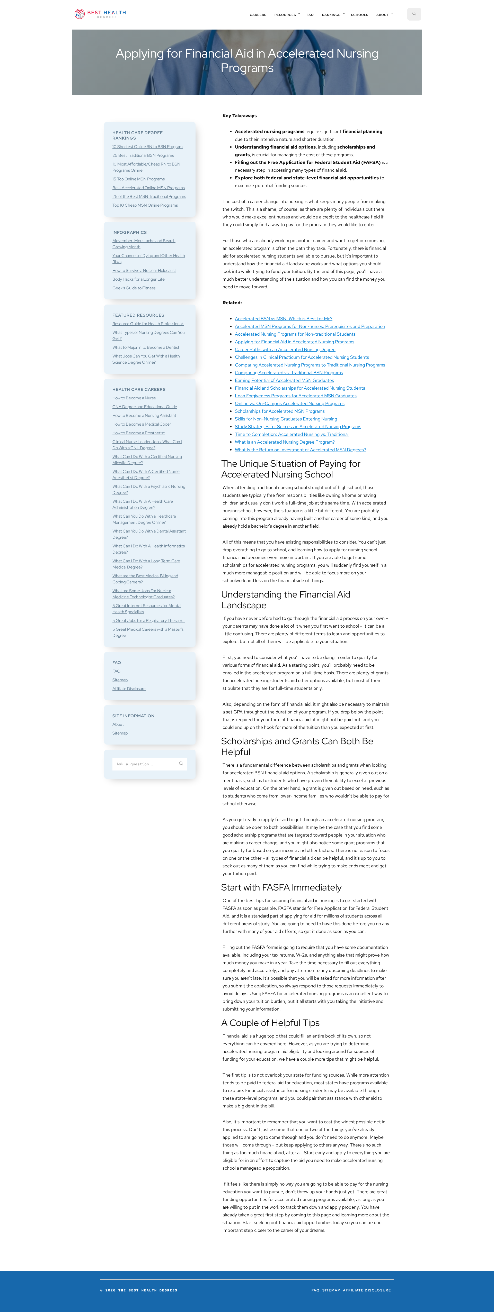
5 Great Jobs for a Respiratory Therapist (148, 620)
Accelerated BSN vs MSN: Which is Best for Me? (283, 319)
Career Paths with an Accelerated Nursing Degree (285, 349)
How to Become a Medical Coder (141, 424)
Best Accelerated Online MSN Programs (148, 187)
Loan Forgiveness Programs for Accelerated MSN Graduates (296, 396)
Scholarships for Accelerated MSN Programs (280, 411)
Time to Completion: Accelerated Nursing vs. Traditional (292, 434)
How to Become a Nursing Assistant (144, 415)
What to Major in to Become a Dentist (145, 347)
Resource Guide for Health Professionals (148, 323)
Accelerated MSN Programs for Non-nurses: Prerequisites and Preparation (310, 326)
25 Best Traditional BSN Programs (143, 155)
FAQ (116, 671)
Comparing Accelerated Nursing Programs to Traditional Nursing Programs (310, 365)
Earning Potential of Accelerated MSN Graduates (284, 380)
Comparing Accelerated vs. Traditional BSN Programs (289, 372)
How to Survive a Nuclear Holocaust (144, 270)
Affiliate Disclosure (129, 688)
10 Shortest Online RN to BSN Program (147, 146)
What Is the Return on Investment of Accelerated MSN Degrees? (300, 450)
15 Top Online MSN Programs (138, 179)
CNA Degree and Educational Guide (144, 406)
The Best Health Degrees (100, 13)
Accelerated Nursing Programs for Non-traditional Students (295, 334)
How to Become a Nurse (134, 398)
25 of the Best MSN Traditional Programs (149, 196)
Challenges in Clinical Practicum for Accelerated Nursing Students (302, 357)
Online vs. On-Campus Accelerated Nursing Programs (290, 403)
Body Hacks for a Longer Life (138, 279)
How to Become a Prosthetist (138, 433)
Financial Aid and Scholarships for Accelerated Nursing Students (300, 388)
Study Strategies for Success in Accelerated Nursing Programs (298, 426)
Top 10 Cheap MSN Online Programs (145, 205)
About (118, 724)
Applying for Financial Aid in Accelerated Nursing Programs (294, 342)
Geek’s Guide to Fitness (133, 288)
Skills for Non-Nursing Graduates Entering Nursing (286, 419)
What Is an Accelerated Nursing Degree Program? (285, 442)
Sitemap (120, 680)
